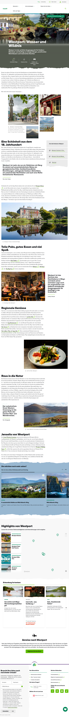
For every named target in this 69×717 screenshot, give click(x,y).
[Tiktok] (66, 691)
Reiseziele (15, 6)
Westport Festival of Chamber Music (58, 150)
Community (43, 1)
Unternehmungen (29, 6)
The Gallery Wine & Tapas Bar (9, 331)
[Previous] (3, 607)
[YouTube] (62, 691)
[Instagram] (52, 691)
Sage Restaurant (12, 323)
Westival (54, 162)
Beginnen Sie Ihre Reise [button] (34, 651)
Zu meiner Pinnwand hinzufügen (55, 16)
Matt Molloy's (14, 260)
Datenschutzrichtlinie (12, 707)
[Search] (64, 9)
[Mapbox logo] (27, 571)
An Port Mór (30, 317)
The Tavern (4, 327)
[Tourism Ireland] (6, 8)
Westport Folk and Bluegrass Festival (58, 156)
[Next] (65, 607)
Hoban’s (35, 266)
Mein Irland (53, 1)
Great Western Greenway (9, 437)
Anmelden (64, 1)
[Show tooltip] (22, 686)
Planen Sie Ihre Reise (45, 6)
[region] (45, 552)
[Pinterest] (57, 691)
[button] (62, 469)
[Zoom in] (66, 534)
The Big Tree (9, 269)
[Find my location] (66, 571)
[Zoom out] (66, 536)
